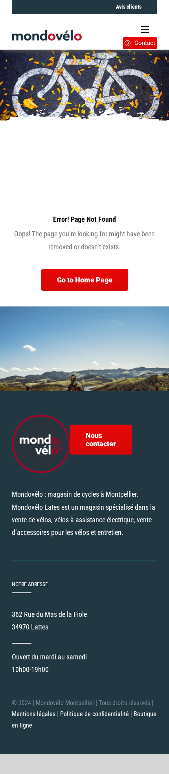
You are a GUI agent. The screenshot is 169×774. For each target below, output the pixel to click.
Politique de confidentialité (95, 714)
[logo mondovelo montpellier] (47, 33)
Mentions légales (33, 714)
